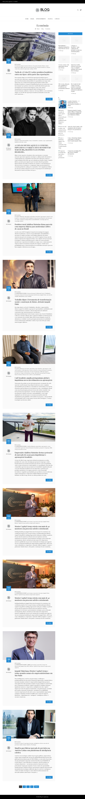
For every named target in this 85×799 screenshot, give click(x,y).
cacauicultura (23, 218)
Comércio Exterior (28, 65)
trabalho (29, 296)
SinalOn (28, 744)
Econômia (18, 64)
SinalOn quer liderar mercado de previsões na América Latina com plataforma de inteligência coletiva (33, 750)
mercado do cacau (22, 449)
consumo (40, 140)
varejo (25, 142)
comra (30, 140)
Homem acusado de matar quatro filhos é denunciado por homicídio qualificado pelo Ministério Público (75, 112)
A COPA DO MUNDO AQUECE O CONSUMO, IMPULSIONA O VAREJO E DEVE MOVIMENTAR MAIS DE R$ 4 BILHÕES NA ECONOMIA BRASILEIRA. (33, 148)
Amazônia (18, 65)
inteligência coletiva (38, 743)
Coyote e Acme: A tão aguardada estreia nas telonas (63, 66)
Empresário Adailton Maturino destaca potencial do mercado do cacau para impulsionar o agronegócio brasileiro (33, 454)
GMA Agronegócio (44, 371)
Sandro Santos (23, 744)
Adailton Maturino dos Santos (22, 368)
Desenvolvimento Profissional (34, 293)
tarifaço (31, 68)
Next (36, 786)
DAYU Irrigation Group (31, 218)
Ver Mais (49, 99)
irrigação (22, 219)
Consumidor (35, 140)
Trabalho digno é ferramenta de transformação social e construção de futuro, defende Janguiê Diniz (33, 301)
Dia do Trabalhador (46, 293)
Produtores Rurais (22, 374)
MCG (28, 666)
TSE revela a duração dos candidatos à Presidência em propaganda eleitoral (63, 86)
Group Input (26, 743)
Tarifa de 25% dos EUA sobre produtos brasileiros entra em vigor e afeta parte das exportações (33, 73)
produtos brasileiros (41, 67)
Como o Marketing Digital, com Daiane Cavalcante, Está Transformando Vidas (74, 139)
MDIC (22, 67)
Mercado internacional (29, 67)
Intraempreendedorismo (34, 294)
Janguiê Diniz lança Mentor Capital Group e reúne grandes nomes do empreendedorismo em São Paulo (33, 673)
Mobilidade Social (23, 296)
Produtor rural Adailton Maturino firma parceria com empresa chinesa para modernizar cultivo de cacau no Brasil (33, 226)
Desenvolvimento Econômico (45, 370)
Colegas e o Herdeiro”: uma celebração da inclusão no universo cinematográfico (76, 48)
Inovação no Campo (19, 373)
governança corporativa (32, 521)
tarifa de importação (24, 68)
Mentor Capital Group (20, 523)
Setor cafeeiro (29, 374)
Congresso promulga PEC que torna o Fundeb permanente (74, 152)
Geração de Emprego (35, 371)
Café (50, 368)
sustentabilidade (35, 219)
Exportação (27, 371)
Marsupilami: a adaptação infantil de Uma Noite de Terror (63, 47)
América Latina (19, 743)
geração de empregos (44, 447)
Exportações (17, 67)
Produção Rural (28, 219)
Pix (35, 67)
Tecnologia (33, 744)
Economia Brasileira (19, 371)
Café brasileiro (18, 370)
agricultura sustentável (35, 216)
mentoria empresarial (30, 523)
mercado (21, 142)
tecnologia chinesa (19, 221)
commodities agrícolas (20, 447)
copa (44, 140)
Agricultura (27, 216)
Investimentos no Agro (29, 373)
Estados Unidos (41, 65)
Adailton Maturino (20, 216)
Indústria (17, 142)
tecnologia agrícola (44, 219)
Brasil (22, 65)
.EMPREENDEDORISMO (21, 293)
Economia (35, 65)
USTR (35, 68)
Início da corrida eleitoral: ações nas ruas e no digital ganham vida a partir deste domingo (76, 67)
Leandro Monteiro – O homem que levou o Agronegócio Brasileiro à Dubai (74, 103)
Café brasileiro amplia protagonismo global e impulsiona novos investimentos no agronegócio (33, 379)
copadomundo (49, 140)
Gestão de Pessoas (24, 294)
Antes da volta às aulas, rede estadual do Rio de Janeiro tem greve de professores (75, 128)
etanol (47, 65)
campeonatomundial (23, 140)
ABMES (29, 664)
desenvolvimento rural (42, 218)
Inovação (41, 521)
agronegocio (44, 216)
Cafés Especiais (25, 370)
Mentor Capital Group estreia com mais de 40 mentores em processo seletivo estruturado (32, 527)
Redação (9, 73)
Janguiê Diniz (43, 294)
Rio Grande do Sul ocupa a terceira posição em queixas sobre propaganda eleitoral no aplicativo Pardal (76, 87)
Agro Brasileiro (38, 368)
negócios (38, 523)
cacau (49, 446)
